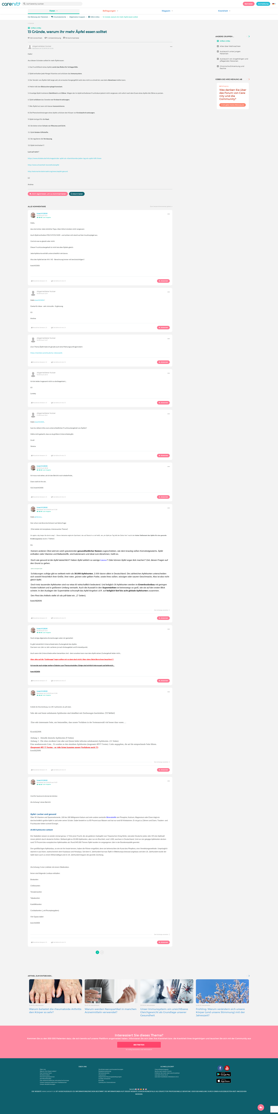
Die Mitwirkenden (45, 1078)
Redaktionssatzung (104, 1071)
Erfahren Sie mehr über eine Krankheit (167, 1073)
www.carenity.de (48, 1091)
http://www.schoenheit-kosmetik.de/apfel (43, 165)
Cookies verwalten (104, 1078)
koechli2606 (39, 300)
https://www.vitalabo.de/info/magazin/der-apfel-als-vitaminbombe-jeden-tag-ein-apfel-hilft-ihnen (64, 158)
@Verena (38, 517)
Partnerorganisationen (47, 1077)
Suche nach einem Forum (163, 1071)
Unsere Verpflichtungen (47, 1084)
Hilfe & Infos (94, 17)
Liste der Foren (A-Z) (161, 1075)
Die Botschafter (45, 1075)
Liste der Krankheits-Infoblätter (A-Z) (167, 1077)
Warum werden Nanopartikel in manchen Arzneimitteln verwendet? (110, 1011)
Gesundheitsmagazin (162, 1069)
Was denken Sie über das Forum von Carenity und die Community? (232, 94)
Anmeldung (263, 4)
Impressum (102, 1075)
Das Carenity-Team (46, 1073)
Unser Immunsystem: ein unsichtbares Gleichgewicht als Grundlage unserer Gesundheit (164, 1012)
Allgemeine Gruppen (77, 17)
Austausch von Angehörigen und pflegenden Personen (234, 60)
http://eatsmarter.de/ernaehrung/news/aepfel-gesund (48, 171)
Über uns (43, 1069)
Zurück (31, 23)
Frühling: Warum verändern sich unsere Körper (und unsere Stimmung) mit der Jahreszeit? (220, 1012)
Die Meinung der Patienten (38, 17)
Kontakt (101, 1080)
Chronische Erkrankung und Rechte (232, 67)
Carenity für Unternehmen (107, 1082)
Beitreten (249, 4)
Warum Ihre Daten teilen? (48, 1071)
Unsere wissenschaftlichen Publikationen (53, 1082)
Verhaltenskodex (103, 1073)
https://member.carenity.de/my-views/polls (46, 353)
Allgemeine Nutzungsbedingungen (110, 1077)
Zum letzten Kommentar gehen (160, 206)
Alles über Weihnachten (230, 46)
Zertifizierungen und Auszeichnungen (110, 1069)
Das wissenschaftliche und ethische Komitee (54, 1080)
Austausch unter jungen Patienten (230, 52)
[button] (53, 11)
